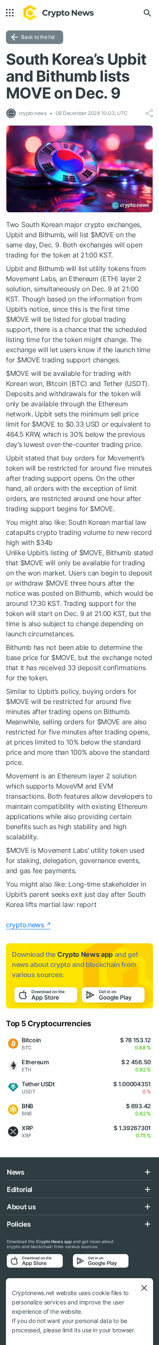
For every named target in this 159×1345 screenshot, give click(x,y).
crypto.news (25, 924)
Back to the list (38, 37)
